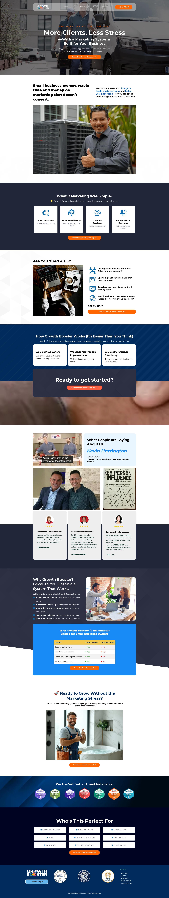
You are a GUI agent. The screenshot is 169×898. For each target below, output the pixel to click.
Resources (105, 7)
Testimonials (85, 7)
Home (65, 7)
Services (74, 7)
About (95, 7)
